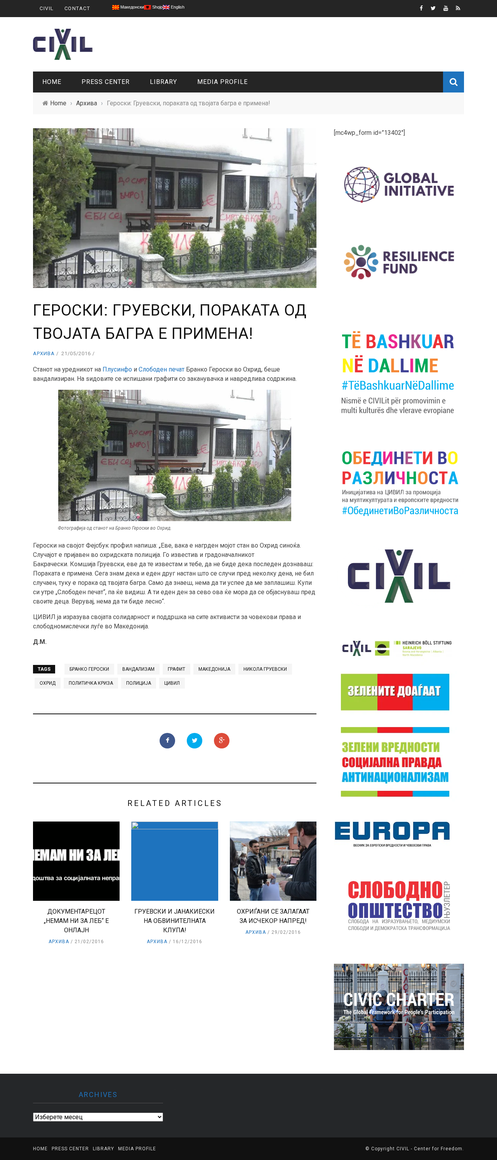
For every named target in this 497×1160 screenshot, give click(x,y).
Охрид (48, 683)
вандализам (138, 669)
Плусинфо (117, 369)
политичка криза (91, 683)
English (177, 7)
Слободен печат (161, 369)
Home (51, 81)
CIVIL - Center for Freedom (429, 1148)
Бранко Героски (89, 669)
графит (176, 669)
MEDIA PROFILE (222, 81)
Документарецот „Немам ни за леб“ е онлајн (76, 921)
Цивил (172, 683)
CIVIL (47, 8)
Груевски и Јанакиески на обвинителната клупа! (174, 921)
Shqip (157, 7)
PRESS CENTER (106, 81)
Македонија (214, 669)
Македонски (131, 7)
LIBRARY (163, 81)
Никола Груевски (265, 669)
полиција (138, 683)
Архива (44, 353)
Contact (77, 8)
